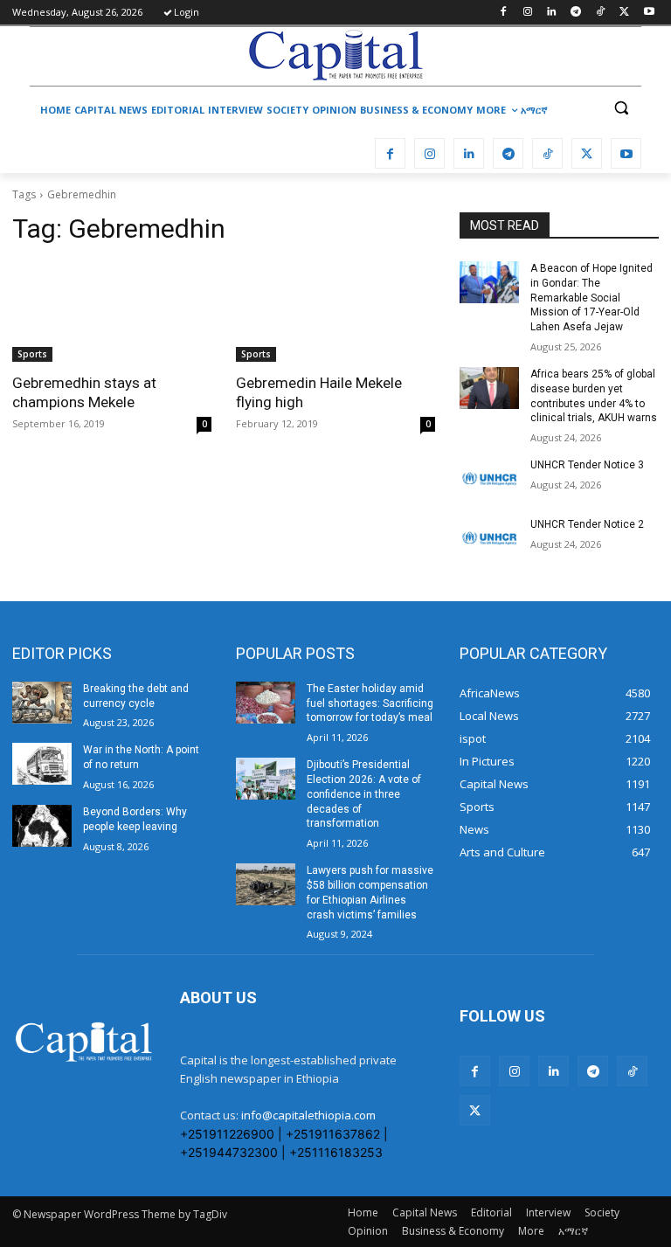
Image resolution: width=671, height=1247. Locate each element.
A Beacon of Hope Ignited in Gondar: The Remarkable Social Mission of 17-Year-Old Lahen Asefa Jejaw (591, 297)
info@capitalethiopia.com (308, 1115)
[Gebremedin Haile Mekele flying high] (335, 312)
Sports (32, 354)
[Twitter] (624, 13)
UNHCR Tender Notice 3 (587, 465)
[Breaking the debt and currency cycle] (42, 703)
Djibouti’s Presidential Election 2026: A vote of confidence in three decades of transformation (364, 794)
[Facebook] (503, 13)
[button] (620, 107)
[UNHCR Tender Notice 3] (489, 479)
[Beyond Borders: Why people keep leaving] (42, 826)
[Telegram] (576, 13)
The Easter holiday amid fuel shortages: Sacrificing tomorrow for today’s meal (370, 703)
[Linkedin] (552, 13)
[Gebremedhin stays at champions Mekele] (111, 312)
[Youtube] (649, 13)
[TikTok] (601, 13)
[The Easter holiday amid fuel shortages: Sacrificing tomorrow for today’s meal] (265, 703)
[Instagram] (527, 13)
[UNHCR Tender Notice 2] (489, 538)
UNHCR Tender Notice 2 (587, 524)
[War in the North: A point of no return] (42, 764)
